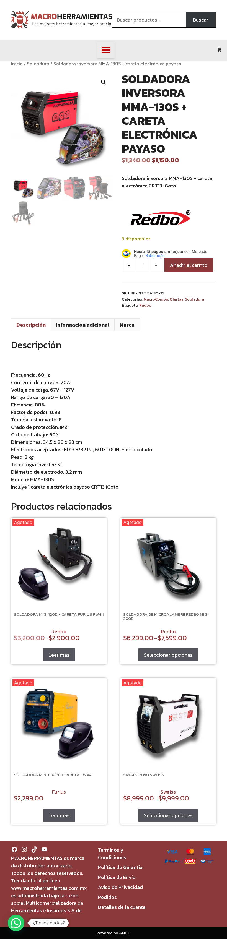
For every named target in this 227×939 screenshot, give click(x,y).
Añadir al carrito (188, 265)
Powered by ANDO (113, 933)
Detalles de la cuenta (122, 907)
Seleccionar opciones (168, 655)
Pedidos (107, 897)
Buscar (200, 20)
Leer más (58, 655)
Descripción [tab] (31, 324)
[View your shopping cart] (219, 50)
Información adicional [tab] (82, 324)
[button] (104, 82)
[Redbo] (160, 219)
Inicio (17, 63)
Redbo (145, 305)
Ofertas (176, 299)
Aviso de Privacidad (120, 887)
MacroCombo (156, 299)
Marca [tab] (127, 324)
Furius (59, 791)
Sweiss (168, 791)
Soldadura (38, 63)
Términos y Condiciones (112, 853)
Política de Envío (117, 877)
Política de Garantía (120, 867)
